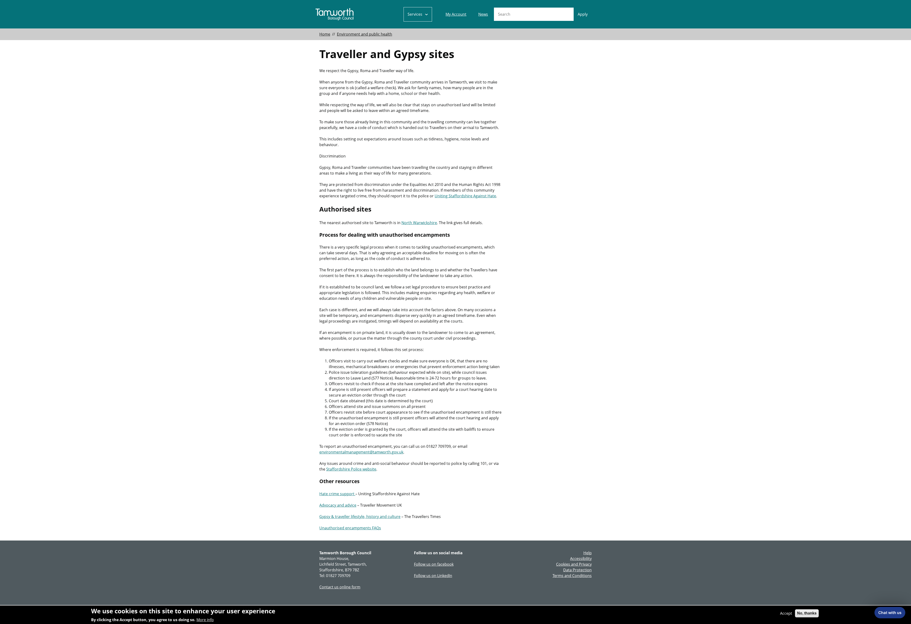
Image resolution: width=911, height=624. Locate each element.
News (483, 14)
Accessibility (581, 558)
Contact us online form (339, 587)
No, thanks (807, 613)
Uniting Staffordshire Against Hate (465, 196)
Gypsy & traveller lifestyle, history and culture (359, 516)
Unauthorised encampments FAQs (350, 528)
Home (324, 34)
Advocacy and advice (337, 505)
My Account (456, 14)
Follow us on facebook (434, 564)
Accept (786, 613)
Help (587, 552)
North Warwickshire (419, 222)
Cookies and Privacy (574, 564)
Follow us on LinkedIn (433, 575)
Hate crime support (337, 493)
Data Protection (577, 570)
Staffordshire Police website (351, 469)
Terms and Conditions (572, 575)
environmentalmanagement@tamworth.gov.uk (361, 452)
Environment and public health (364, 34)
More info (205, 619)
